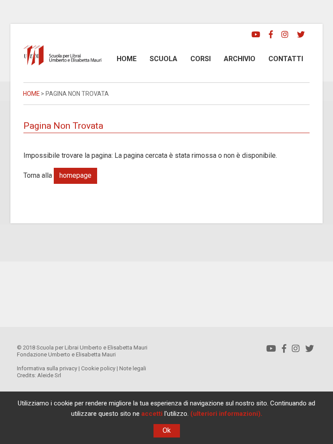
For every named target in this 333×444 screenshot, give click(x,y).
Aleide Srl (49, 375)
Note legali (132, 368)
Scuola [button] (163, 59)
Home (127, 59)
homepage (75, 175)
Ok (167, 430)
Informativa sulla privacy (47, 368)
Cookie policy (98, 368)
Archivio (239, 59)
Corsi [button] (200, 59)
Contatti (285, 59)
